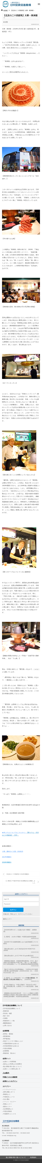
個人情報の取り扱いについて (12, 1066)
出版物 (5, 1018)
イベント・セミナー (9, 1101)
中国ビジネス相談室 (10, 1077)
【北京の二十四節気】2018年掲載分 (17, 874)
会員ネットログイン (10, 1081)
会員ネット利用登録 (9, 1061)
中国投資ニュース (9, 1097)
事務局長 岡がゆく (9, 1053)
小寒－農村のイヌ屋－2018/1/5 (12, 851)
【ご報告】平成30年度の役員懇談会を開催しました (20, 882)
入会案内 (6, 1073)
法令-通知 (6, 1099)
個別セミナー (7, 1106)
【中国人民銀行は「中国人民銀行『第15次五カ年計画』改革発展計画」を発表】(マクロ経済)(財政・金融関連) (20, 986)
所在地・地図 (7, 1013)
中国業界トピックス (9, 1114)
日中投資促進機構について (11, 1008)
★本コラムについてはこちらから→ (14, 832)
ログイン (13, 910)
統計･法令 (6, 1016)
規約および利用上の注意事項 (12, 1064)
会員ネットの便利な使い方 (11, 1069)
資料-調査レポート (9, 1092)
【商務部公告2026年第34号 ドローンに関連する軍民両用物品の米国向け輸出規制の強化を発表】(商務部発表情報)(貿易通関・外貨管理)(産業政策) (20, 994)
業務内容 (6, 1011)
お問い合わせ (7, 1025)
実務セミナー (7, 1104)
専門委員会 (6, 1039)
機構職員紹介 (7, 1023)
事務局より (6, 1094)
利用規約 (33, 1157)
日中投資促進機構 (23, 1160)
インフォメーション (9, 1089)
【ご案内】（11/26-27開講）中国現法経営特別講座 (19, 936)
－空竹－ (16, 835)
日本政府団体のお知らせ (11, 1046)
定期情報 (6, 1051)
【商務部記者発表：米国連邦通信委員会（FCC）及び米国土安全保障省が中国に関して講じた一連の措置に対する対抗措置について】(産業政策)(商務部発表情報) (20, 962)
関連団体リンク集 (9, 1021)
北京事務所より (8, 1109)
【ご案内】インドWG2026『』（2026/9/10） (20, 978)
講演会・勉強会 (8, 1034)
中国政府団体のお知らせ (11, 1043)
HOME (5, 10)
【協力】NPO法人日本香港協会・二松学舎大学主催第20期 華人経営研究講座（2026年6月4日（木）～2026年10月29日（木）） (20, 971)
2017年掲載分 (6, 857)
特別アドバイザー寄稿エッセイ (13, 1041)
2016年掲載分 (6, 862)
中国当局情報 (7, 1048)
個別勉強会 (6, 1036)
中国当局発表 (7, 1111)
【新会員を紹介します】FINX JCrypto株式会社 (18, 955)
